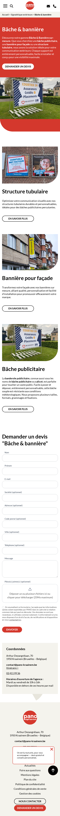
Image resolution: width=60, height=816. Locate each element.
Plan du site (30, 779)
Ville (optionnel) (12, 532)
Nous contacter (30, 801)
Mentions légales (30, 774)
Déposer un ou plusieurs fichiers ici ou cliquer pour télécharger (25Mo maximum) (30, 595)
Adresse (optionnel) (14, 505)
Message (9, 558)
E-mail (7, 479)
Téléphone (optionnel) (14, 545)
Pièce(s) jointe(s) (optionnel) (18, 581)
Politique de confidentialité (30, 784)
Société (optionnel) (13, 492)
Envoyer (12, 629)
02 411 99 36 (13, 673)
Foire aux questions (30, 770)
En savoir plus (18, 218)
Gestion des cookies (30, 793)
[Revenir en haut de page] (53, 770)
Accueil (5, 14)
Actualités (30, 765)
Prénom (8, 465)
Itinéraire (11, 667)
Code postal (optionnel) (15, 518)
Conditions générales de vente (30, 788)
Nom (7, 452)
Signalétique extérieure (22, 14)
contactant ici (15, 620)
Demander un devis (18, 66)
